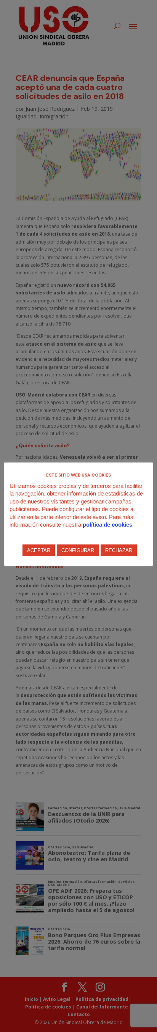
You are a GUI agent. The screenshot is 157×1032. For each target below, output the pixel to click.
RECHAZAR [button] (118, 550)
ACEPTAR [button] (38, 550)
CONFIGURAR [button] (77, 550)
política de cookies (107, 524)
